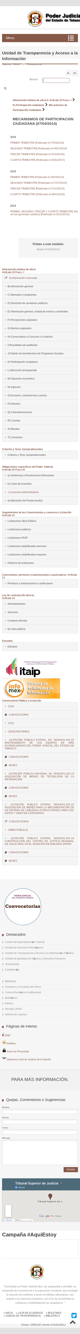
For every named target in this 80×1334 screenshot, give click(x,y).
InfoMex (11, 1043)
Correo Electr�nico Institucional (23, 992)
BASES (13, 765)
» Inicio (8, 1312)
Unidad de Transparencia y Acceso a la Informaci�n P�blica (39, 953)
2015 (11, 723)
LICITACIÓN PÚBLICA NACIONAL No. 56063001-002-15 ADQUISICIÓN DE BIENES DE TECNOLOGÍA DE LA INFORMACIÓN (39, 776)
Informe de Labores (16, 1014)
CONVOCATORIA (19, 714)
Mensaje (6, 1138)
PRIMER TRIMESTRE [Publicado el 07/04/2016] (37, 142)
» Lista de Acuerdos (29, 1312)
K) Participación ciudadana (28, 105)
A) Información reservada (23, 278)
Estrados (7, 640)
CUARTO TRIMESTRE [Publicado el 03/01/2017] (37, 160)
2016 (11, 706)
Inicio (16, 64)
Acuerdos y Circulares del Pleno (23, 986)
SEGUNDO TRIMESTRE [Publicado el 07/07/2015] (38, 182)
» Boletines (54, 1312)
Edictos (9, 1003)
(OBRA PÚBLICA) (18, 830)
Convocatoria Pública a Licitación (21, 700)
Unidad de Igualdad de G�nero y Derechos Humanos (35, 958)
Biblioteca (10, 981)
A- (68, 73)
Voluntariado (12, 964)
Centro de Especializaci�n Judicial (25, 942)
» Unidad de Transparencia (22, 1315)
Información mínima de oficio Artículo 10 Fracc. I (42, 100)
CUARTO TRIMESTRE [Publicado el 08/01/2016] (37, 194)
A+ (75, 73)
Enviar (71, 1169)
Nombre (5, 1107)
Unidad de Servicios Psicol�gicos (24, 947)
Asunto (5, 1117)
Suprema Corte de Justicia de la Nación (28, 1059)
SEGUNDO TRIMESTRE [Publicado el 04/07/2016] (38, 148)
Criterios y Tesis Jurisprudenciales (22, 449)
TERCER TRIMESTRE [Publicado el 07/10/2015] (37, 188)
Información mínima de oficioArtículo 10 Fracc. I (19, 271)
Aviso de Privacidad (17, 1051)
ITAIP (7, 1035)
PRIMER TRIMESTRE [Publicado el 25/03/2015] (37, 177)
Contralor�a (12, 969)
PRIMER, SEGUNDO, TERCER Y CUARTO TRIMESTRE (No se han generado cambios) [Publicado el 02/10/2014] (44, 213)
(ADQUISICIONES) (18, 731)
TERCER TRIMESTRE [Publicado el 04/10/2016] (37, 154)
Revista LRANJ (13, 1009)
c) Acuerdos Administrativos (23, 492)
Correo (5, 1128)
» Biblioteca (52, 1315)
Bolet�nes (11, 997)
